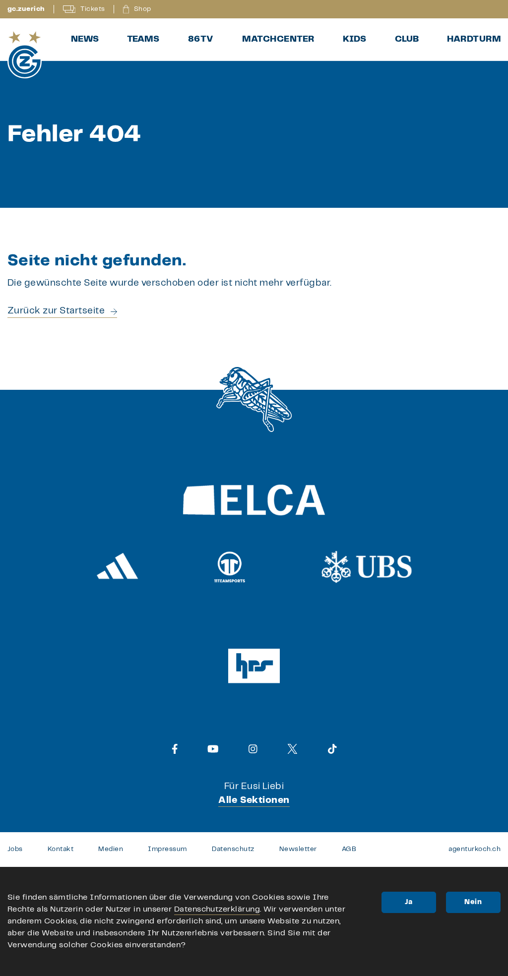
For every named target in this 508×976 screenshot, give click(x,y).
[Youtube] (213, 749)
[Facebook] (175, 749)
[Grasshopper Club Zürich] (24, 54)
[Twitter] (292, 749)
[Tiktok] (332, 749)
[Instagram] (253, 749)
